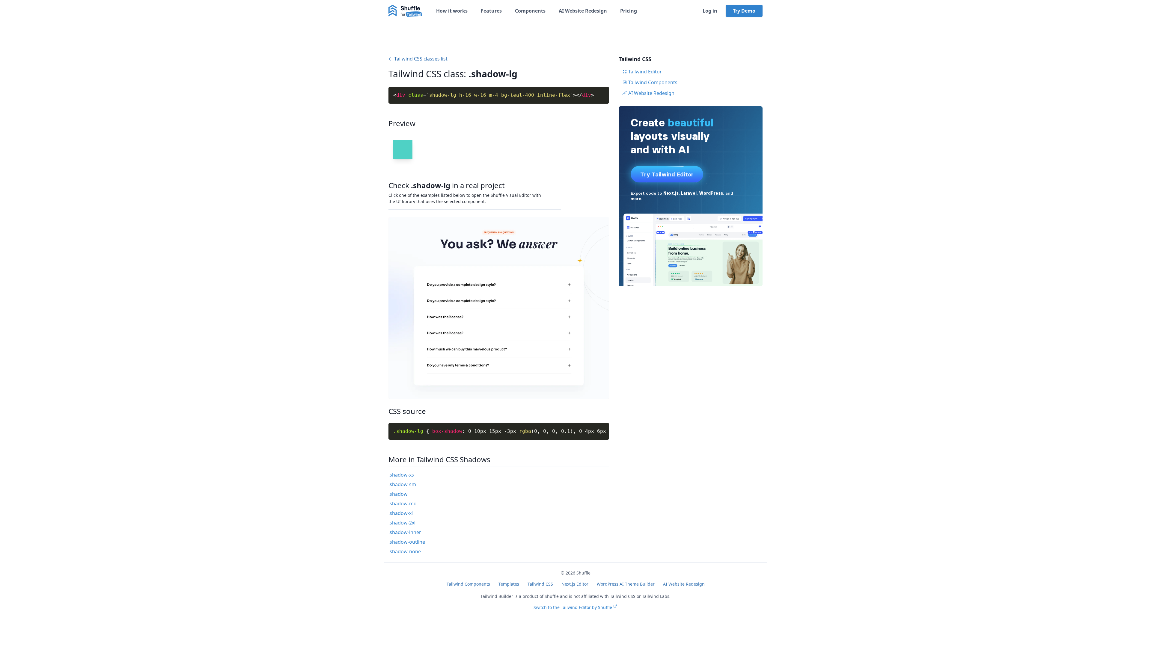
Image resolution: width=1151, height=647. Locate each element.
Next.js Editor (574, 584)
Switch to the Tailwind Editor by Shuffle (573, 607)
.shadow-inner (404, 532)
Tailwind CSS (540, 584)
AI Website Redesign (583, 10)
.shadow (398, 494)
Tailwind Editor (645, 71)
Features (491, 10)
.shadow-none (404, 551)
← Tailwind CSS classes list (418, 58)
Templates (508, 584)
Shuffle (583, 573)
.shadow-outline (406, 542)
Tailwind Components (652, 82)
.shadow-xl (400, 513)
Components (530, 10)
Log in (710, 10)
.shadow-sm (402, 484)
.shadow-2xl (401, 522)
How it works (452, 10)
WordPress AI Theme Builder (626, 584)
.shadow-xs (401, 474)
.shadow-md (402, 503)
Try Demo (744, 10)
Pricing (628, 10)
